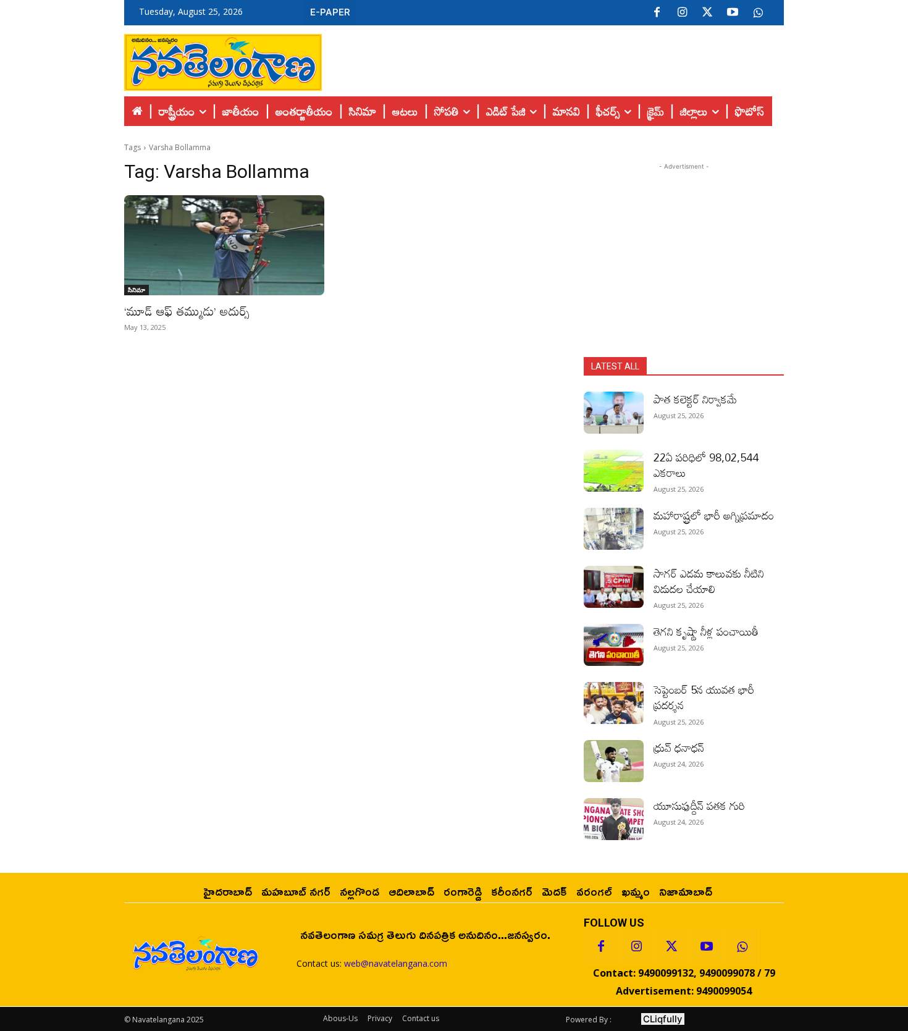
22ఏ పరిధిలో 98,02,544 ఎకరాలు (706, 465)
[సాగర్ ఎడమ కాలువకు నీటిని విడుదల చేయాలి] (614, 587)
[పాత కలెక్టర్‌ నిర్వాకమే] (614, 413)
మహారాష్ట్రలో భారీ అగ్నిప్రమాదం (714, 515)
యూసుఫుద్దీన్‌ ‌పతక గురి (699, 805)
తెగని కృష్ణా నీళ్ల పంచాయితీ (706, 631)
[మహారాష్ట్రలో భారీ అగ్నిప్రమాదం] (614, 529)
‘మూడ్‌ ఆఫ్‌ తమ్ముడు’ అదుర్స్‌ (187, 310)
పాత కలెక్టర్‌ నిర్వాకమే (695, 399)
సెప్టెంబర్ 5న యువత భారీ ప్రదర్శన (704, 697)
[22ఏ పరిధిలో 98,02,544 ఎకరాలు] (614, 471)
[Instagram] (682, 13)
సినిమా (136, 289)
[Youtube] (732, 13)
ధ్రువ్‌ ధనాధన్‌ (679, 747)
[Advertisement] (553, 59)
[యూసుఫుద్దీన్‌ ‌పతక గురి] (614, 819)
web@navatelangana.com (395, 963)
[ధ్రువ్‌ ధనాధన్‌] (614, 761)
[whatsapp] (758, 13)
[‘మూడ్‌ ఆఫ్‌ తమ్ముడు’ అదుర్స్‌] (224, 245)
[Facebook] (656, 13)
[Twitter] (707, 13)
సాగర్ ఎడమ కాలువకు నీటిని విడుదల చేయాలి (709, 581)
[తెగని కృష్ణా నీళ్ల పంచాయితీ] (614, 645)
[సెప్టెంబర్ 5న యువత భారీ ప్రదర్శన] (614, 703)
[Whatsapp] (742, 947)
